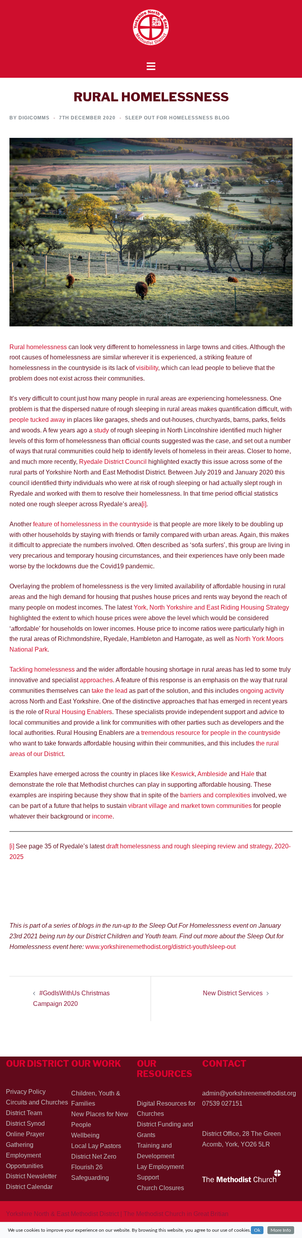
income (102, 816)
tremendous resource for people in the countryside (210, 732)
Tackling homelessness (42, 669)
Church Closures (160, 1188)
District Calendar (29, 1186)
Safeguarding (90, 1177)
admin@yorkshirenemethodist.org (249, 1093)
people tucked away (37, 419)
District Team (24, 1113)
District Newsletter (31, 1176)
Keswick (183, 774)
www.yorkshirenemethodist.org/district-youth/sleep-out (160, 946)
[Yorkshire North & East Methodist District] (151, 30)
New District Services (233, 993)
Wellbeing (85, 1135)
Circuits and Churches (37, 1102)
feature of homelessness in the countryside (92, 524)
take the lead (109, 690)
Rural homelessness (38, 347)
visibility (147, 367)
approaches (96, 680)
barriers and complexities (215, 795)
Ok (257, 1230)
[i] (144, 504)
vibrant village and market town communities (190, 805)
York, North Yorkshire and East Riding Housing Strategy (211, 607)
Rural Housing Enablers (78, 712)
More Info (281, 1230)
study (101, 430)
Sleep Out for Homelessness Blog (177, 118)
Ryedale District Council (113, 461)
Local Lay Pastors (96, 1146)
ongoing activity (262, 690)
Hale (247, 774)
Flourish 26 (87, 1167)
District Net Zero (93, 1156)
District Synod (25, 1123)
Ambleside (212, 774)
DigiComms (34, 118)
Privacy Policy (26, 1091)
